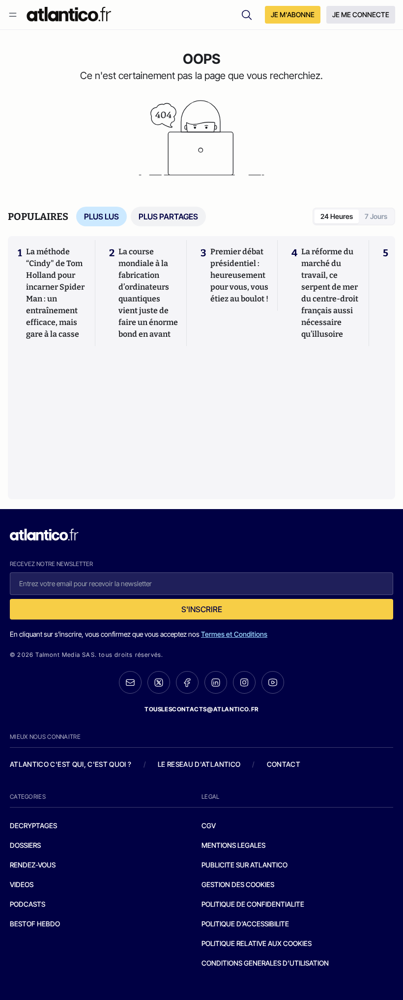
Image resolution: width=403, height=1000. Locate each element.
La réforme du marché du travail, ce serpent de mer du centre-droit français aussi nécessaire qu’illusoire (329, 293)
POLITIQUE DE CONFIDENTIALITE (253, 904)
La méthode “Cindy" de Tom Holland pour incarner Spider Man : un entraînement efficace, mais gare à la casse (55, 293)
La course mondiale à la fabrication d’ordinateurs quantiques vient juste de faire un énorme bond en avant (148, 293)
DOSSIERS (25, 845)
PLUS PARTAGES (168, 216)
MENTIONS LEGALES (233, 845)
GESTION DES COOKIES (238, 884)
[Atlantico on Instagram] (244, 682)
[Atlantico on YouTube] (272, 682)
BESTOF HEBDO (35, 923)
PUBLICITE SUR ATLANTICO (245, 865)
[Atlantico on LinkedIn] (215, 682)
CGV (209, 825)
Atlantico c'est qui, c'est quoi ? (71, 764)
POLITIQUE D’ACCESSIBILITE (245, 923)
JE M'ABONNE (293, 14)
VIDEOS (21, 884)
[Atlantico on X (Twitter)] (158, 682)
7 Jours (376, 216)
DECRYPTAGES (33, 825)
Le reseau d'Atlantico (199, 764)
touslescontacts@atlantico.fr (201, 709)
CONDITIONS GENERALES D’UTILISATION (265, 963)
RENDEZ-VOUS (33, 865)
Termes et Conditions (234, 634)
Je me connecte (360, 14)
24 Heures (336, 216)
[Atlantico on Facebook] (187, 682)
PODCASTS (27, 904)
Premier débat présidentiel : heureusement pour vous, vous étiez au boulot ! (239, 275)
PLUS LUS (101, 216)
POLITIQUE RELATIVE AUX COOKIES (257, 943)
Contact (283, 764)
